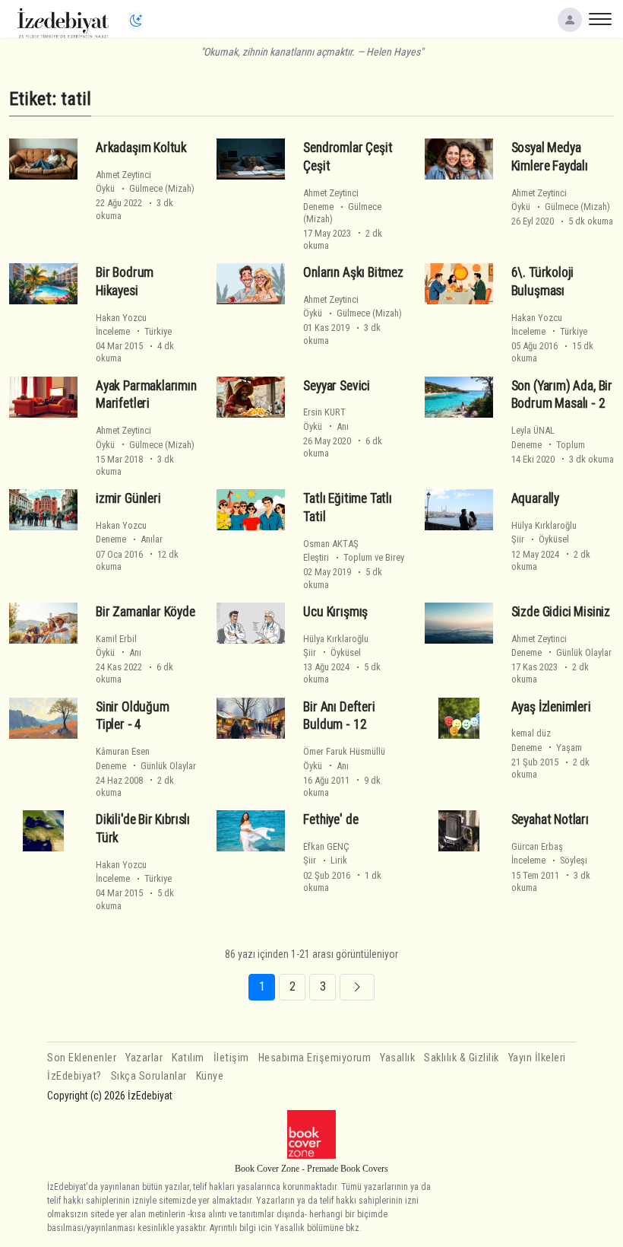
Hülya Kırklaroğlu (544, 525)
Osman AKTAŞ (331, 543)
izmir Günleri (128, 498)
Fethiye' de (330, 819)
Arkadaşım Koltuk (141, 147)
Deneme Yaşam (546, 747)
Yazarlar (144, 1057)
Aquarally (535, 498)
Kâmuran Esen (123, 751)
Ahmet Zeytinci (123, 174)
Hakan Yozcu (121, 317)
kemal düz (531, 733)
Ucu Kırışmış (335, 611)
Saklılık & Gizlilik (461, 1057)
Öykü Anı (326, 426)
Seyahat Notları (550, 819)
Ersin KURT (324, 412)
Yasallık (397, 1057)
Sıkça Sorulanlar (149, 1076)
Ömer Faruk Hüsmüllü (344, 751)
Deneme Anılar (129, 539)
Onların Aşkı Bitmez (353, 272)
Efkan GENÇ (326, 846)
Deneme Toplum (548, 444)
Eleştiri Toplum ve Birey (353, 557)
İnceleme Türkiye (134, 331)
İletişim (231, 1057)
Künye (210, 1076)
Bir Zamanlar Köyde (145, 611)
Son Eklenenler (81, 1057)
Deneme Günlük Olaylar (561, 652)
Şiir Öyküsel (540, 539)
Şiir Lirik (325, 860)
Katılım (188, 1057)
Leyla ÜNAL (533, 430)
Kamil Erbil (116, 638)
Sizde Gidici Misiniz (561, 611)
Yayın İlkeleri (537, 1057)
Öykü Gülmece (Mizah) (145, 188)
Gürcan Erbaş (537, 846)
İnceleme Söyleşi (549, 860)
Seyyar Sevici (336, 385)
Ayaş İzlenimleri (551, 706)
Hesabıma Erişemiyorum (315, 1057)
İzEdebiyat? (74, 1076)
